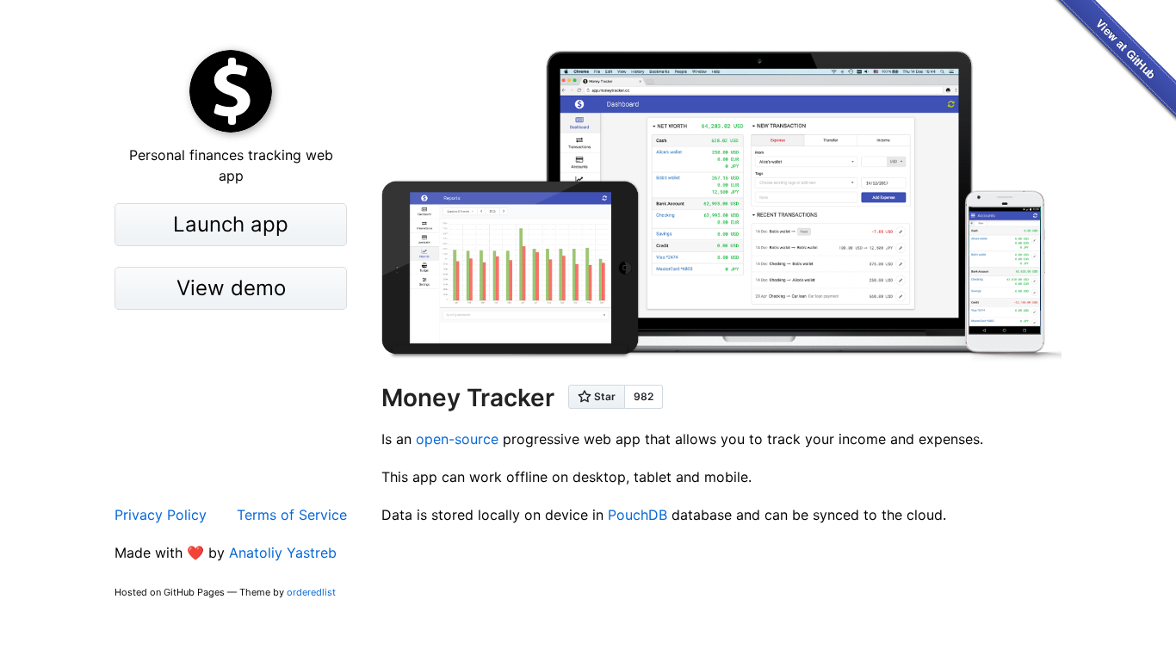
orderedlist (311, 592)
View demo (231, 287)
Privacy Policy (161, 514)
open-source (457, 439)
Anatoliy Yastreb (283, 552)
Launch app (230, 224)
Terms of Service (292, 514)
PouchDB (637, 514)
